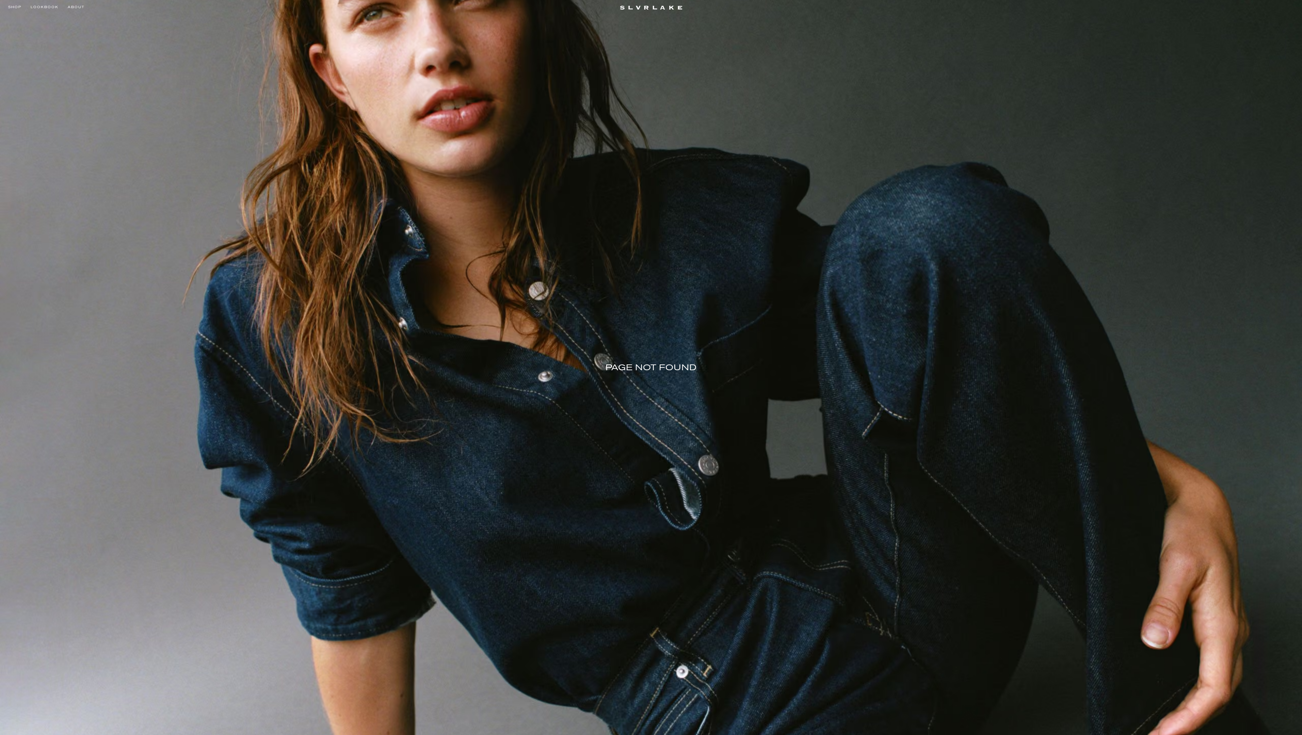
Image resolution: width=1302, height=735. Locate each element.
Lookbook (45, 7)
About (76, 7)
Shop (14, 7)
